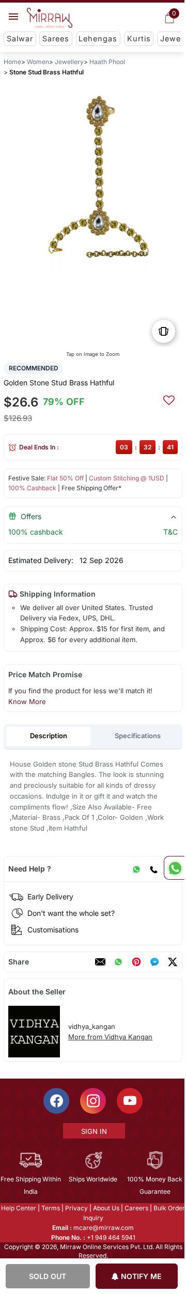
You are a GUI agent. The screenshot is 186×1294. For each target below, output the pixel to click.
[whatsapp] (118, 962)
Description (48, 735)
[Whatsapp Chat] (174, 868)
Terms (50, 1208)
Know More (27, 701)
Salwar (20, 38)
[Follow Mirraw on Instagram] (92, 1101)
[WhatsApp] (136, 869)
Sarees (55, 38)
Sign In (93, 1131)
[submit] (169, 398)
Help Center (18, 1208)
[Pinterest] (136, 962)
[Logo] (49, 18)
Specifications (138, 735)
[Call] (153, 869)
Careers (136, 1208)
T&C (170, 531)
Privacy (76, 1208)
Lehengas (98, 38)
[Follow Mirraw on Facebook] (56, 1101)
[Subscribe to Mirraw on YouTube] (129, 1101)
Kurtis (139, 38)
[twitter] (172, 962)
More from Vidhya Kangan (110, 1037)
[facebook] (154, 962)
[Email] (100, 962)
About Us (105, 1208)
